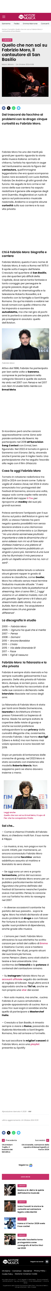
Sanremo (6, 23)
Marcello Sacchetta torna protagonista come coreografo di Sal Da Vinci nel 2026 (30, 1244)
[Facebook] (3, 108)
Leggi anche (25, 1177)
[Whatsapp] (13, 108)
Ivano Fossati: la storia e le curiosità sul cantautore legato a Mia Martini (30, 1209)
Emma (44, 943)
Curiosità (11, 29)
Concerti (45, 23)
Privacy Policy (39, 1271)
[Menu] (3, 17)
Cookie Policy (7, 1274)
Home (4, 29)
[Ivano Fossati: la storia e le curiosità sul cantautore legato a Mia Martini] (10, 1207)
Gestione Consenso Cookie (26, 1274)
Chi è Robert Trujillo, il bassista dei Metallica (7, 1148)
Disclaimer (27, 1271)
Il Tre (30, 498)
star (24, 990)
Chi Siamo (6, 1271)
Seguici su (23, 1165)
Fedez (16, 23)
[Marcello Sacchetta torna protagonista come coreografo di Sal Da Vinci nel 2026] (10, 1242)
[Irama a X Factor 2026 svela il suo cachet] (10, 1224)
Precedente (11, 1140)
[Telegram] (18, 108)
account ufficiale (12, 979)
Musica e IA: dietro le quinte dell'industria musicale (31, 1191)
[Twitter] (8, 108)
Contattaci (16, 1271)
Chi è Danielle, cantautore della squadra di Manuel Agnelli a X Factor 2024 (35, 1147)
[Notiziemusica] (26, 16)
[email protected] (42, 1280)
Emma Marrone (30, 23)
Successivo (40, 1140)
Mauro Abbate (8, 64)
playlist (35, 1044)
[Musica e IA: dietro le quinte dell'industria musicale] (10, 1190)
